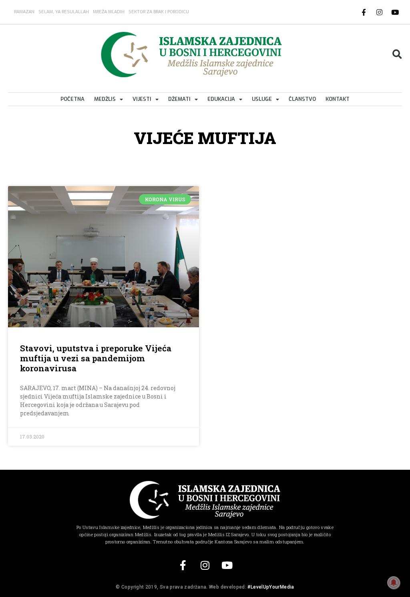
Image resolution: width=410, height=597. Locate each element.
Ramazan (24, 12)
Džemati (179, 99)
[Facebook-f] (364, 12)
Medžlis (105, 99)
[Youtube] (395, 12)
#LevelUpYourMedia (270, 587)
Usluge (262, 99)
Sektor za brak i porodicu (159, 12)
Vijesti (142, 99)
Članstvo (302, 99)
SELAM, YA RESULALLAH (63, 12)
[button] (397, 54)
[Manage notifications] (393, 582)
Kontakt (338, 99)
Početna (72, 99)
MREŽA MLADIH (109, 12)
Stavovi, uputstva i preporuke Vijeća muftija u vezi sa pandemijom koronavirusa (95, 358)
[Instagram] (379, 12)
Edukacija (221, 99)
